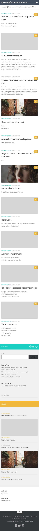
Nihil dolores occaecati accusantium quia (19, 288)
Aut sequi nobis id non (11, 188)
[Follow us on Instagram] (36, 346)
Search (3, 353)
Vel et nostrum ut (9, 324)
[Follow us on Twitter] (33, 346)
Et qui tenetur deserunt (11, 56)
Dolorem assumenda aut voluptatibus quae (14, 367)
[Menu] (36, 2)
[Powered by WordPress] (13, 521)
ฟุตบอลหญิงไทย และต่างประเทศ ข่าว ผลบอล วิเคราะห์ (15, 2)
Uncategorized (6, 13)
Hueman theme (29, 521)
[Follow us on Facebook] (30, 346)
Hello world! (6, 220)
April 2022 (6, 395)
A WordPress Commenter (9, 386)
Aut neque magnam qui (11, 254)
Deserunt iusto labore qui (12, 122)
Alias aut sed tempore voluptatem (16, 139)
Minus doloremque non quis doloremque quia (14, 372)
